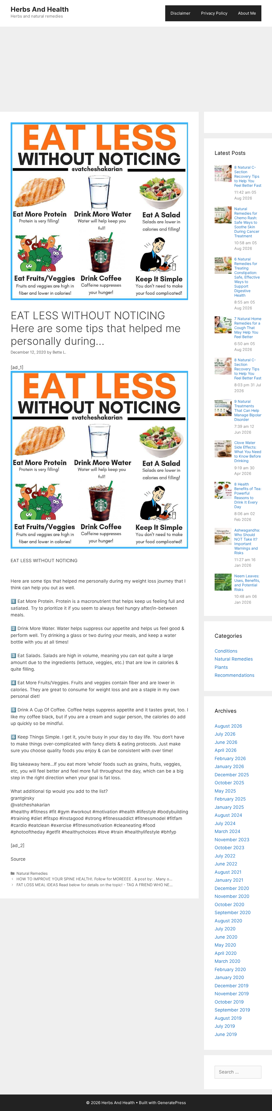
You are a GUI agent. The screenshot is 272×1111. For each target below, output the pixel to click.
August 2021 (228, 872)
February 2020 (230, 969)
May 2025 (225, 791)
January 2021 (229, 880)
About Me (247, 13)
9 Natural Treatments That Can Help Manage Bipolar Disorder (247, 410)
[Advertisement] (136, 66)
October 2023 (229, 847)
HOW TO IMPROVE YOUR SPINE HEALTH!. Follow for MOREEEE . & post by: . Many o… (94, 879)
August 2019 (228, 1018)
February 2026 (230, 758)
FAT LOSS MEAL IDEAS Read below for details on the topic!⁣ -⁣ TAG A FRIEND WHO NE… (94, 884)
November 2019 (232, 993)
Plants (221, 667)
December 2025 (232, 774)
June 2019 (226, 1034)
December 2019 (232, 985)
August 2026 (228, 726)
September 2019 (232, 1010)
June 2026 (226, 742)
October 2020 (229, 904)
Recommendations (234, 675)
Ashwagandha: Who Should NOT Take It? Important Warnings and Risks (247, 541)
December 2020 (232, 888)
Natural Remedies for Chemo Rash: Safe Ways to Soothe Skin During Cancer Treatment (246, 222)
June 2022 (226, 864)
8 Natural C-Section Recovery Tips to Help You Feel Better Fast (247, 176)
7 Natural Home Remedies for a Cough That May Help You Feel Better (247, 327)
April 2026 (226, 750)
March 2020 (227, 961)
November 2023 (232, 839)
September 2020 (233, 912)
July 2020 (225, 928)
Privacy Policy (214, 13)
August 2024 (228, 815)
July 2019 (225, 1026)
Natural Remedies (32, 873)
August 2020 (228, 920)
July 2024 (225, 823)
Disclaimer (180, 13)
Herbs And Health (40, 9)
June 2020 (226, 937)
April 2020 (226, 953)
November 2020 (232, 896)
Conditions (226, 651)
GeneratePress (172, 1102)
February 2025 (230, 799)
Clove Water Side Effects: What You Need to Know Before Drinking (247, 451)
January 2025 (229, 807)
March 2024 (227, 831)
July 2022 (225, 856)
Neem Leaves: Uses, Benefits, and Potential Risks (247, 583)
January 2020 (229, 977)
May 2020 (225, 945)
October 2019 (229, 1002)
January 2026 (229, 766)
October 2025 (229, 782)
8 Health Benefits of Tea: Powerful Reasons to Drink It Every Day (247, 495)
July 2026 (225, 734)
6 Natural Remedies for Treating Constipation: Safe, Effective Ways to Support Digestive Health (247, 277)
